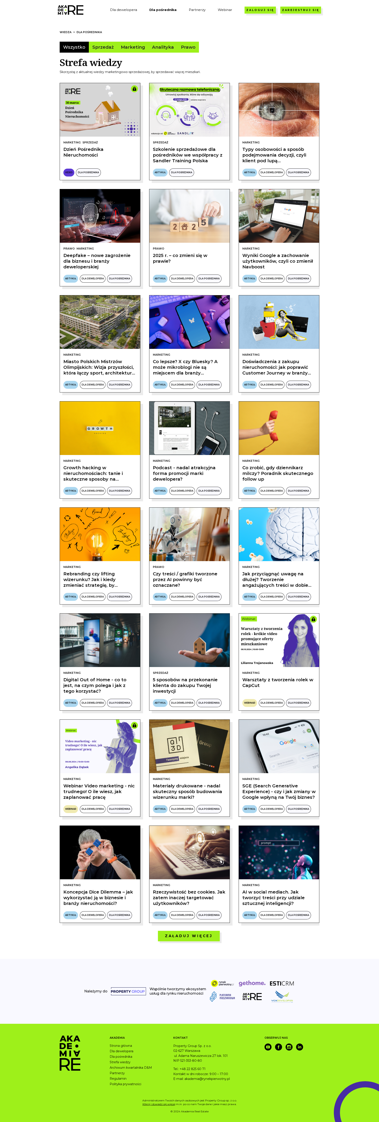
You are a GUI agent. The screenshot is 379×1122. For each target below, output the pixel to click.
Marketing (72, 142)
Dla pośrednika (89, 32)
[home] (70, 10)
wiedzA (66, 32)
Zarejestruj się (300, 10)
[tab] (74, 47)
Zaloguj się (260, 10)
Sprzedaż (90, 142)
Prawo (69, 248)
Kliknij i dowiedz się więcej (159, 1104)
